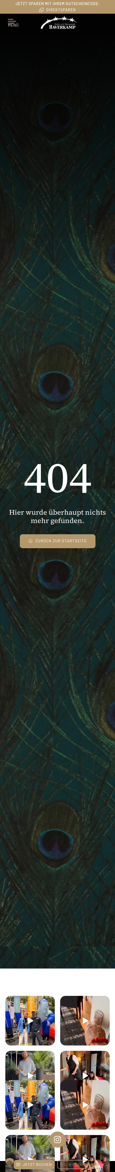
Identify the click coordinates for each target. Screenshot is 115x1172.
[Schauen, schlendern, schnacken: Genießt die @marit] (30, 1075)
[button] (9, 1162)
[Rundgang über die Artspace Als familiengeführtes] (30, 1020)
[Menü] (13, 18)
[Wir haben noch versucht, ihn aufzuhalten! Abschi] (85, 1075)
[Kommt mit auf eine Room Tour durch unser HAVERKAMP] (85, 1020)
